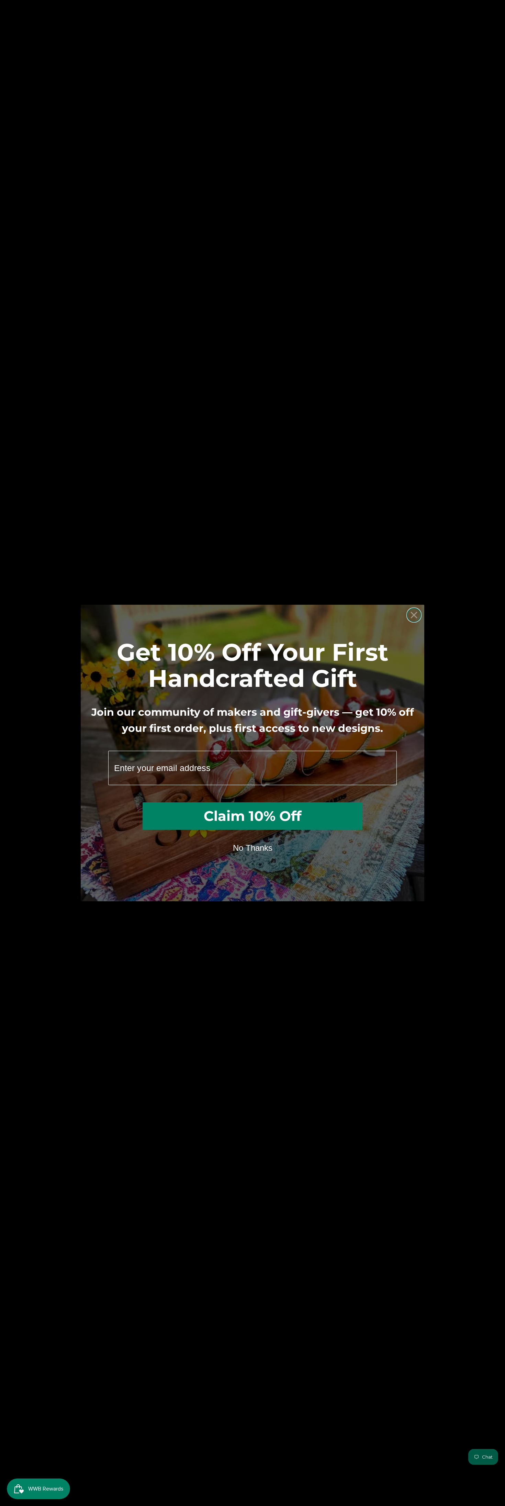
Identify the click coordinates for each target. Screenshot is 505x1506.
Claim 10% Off (252, 815)
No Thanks (252, 847)
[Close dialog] (414, 615)
